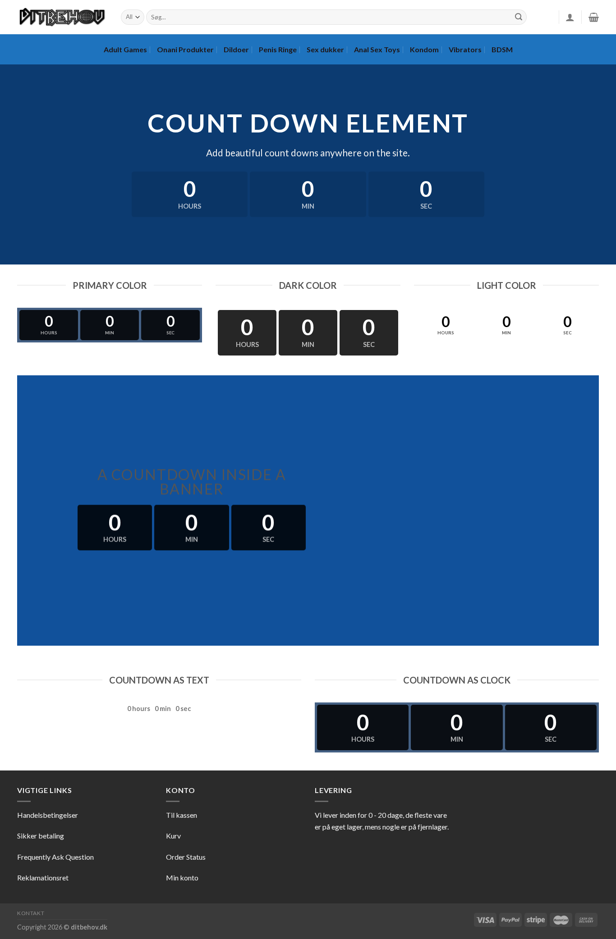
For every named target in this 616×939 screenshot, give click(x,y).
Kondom (424, 49)
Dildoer (236, 49)
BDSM (502, 49)
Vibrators (465, 49)
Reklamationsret (43, 877)
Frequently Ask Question (55, 856)
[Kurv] (593, 17)
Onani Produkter (185, 49)
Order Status (186, 856)
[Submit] (518, 17)
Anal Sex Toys (377, 49)
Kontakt (30, 913)
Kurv (173, 835)
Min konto (182, 877)
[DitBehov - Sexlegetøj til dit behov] (62, 17)
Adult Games (125, 49)
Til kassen (181, 815)
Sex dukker (325, 49)
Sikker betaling (40, 835)
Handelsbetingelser (47, 815)
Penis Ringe (278, 49)
